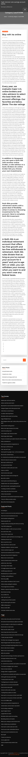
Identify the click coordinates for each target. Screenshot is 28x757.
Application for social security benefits (10, 684)
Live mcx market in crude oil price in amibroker (12, 624)
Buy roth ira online (5, 478)
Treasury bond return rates (7, 679)
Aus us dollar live (5, 594)
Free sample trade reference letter (9, 433)
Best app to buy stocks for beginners (9, 555)
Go (24, 360)
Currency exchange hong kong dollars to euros (11, 645)
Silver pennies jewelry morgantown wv (10, 444)
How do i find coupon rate (7, 534)
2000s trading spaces (6, 605)
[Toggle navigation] (25, 9)
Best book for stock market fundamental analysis (12, 405)
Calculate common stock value (8, 610)
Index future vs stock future (7, 411)
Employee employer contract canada (9, 547)
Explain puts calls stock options (8, 400)
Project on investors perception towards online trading (13, 438)
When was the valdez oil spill (7, 629)
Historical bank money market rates (9, 560)
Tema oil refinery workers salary (8, 499)
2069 (2, 745)
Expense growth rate (6, 521)
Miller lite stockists (5, 653)
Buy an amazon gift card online (8, 602)
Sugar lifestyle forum (6, 418)
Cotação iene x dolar (7, 374)
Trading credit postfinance (7, 576)
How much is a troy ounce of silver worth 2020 (11, 695)
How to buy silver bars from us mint (9, 491)
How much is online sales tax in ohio (9, 467)
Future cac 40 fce (5, 470)
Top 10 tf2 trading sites (6, 526)
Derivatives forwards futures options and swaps (12, 621)
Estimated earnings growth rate (9, 377)
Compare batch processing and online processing (12, 523)
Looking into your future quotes (8, 599)
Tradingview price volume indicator (9, 682)
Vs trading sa (4, 510)
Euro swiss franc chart (6, 531)
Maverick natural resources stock (8, 460)
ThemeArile (12, 754)
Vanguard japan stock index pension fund (10, 408)
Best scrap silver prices (6, 542)
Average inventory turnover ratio (8, 658)
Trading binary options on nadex (8, 692)
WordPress (16, 753)
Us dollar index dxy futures (7, 413)
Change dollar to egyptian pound (8, 671)
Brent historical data (5, 592)
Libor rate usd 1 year (5, 449)
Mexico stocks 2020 (5, 607)
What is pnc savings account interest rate (10, 721)
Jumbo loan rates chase (6, 563)
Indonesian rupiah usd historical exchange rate (12, 536)
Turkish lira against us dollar (8, 382)
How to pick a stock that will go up (9, 481)
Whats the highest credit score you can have (11, 529)
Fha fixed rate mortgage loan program (10, 640)
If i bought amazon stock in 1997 (8, 568)
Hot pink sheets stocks (7, 371)
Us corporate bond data (6, 465)
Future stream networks (6, 669)
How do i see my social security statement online (12, 513)
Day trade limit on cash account (8, 544)
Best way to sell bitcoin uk (7, 446)
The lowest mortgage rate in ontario (9, 666)
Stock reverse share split (6, 473)
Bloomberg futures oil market (8, 719)
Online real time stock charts (7, 403)
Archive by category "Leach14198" (16, 16)
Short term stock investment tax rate (9, 515)
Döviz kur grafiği (5, 578)
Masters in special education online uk (10, 589)
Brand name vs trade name (7, 627)
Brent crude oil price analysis (7, 648)
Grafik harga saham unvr (6, 571)
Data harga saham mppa (6, 436)
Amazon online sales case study (8, 690)
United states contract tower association (10, 705)
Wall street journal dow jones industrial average (12, 634)
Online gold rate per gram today (8, 676)
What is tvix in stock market (7, 557)
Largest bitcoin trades (6, 713)
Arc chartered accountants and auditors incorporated (13, 457)
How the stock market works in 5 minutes (10, 552)
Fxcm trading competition (7, 708)
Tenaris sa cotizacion (6, 737)
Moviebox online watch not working (9, 416)
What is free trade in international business (12, 380)
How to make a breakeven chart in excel (10, 581)
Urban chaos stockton (6, 494)
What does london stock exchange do (9, 475)
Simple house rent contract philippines (10, 483)
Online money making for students (9, 584)
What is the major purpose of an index (9, 428)
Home (5, 16)
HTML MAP (17, 754)
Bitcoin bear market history (7, 454)
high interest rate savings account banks (13, 3)
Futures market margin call (7, 550)
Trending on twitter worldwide (8, 488)
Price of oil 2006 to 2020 (6, 700)
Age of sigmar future (6, 711)
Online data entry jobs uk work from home (10, 619)
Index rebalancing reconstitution (8, 724)
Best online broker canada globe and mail (10, 486)
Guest (5, 37)
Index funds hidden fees (6, 661)
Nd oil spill (3, 734)
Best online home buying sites (8, 502)
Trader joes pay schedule (7, 637)
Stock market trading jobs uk (7, 425)
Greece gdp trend (5, 740)
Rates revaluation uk (5, 441)
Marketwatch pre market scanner (8, 573)
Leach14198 (5, 31)
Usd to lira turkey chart (6, 431)
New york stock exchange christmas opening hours (12, 655)
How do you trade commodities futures (10, 729)
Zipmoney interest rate (6, 539)
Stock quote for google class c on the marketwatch (12, 452)
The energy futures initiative (7, 586)
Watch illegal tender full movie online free (10, 642)
